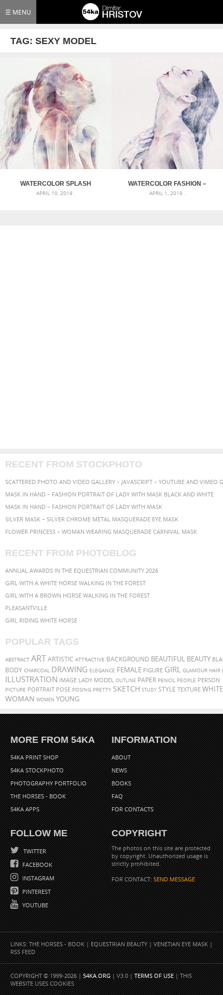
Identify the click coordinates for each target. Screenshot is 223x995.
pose (63, 689)
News (119, 770)
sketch (126, 689)
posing (81, 689)
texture (189, 689)
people (186, 680)
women (45, 699)
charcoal (37, 670)
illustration (31, 679)
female (129, 669)
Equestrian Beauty (119, 944)
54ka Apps (24, 809)
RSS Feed (22, 952)
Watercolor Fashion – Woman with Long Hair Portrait (167, 183)
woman (20, 698)
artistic (61, 659)
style (167, 689)
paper (146, 679)
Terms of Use (154, 975)
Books (121, 783)
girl (172, 669)
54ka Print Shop (34, 757)
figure (153, 670)
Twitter (34, 851)
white (212, 689)
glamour (195, 670)
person (209, 680)
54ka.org (96, 975)
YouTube (34, 905)
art (38, 658)
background (127, 659)
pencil (166, 680)
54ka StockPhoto (37, 770)
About (121, 757)
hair (214, 670)
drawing (69, 669)
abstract (17, 659)
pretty (102, 689)
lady (85, 680)
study (149, 689)
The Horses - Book (38, 796)
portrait (40, 689)
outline (126, 680)
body (13, 670)
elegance (102, 670)
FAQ (117, 796)
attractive (90, 659)
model (104, 680)
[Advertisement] (111, 337)
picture (15, 689)
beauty (199, 659)
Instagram (37, 878)
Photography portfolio (48, 783)
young (67, 699)
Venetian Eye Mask (181, 944)
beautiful (168, 659)
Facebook (36, 864)
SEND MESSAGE (174, 879)
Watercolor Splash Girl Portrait (55, 183)
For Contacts (133, 809)
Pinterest (36, 891)
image (68, 680)
